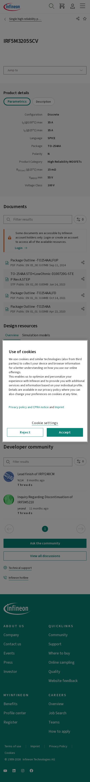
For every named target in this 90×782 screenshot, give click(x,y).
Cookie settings (45, 422)
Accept (65, 432)
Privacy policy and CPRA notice (29, 407)
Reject (25, 432)
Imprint (59, 407)
